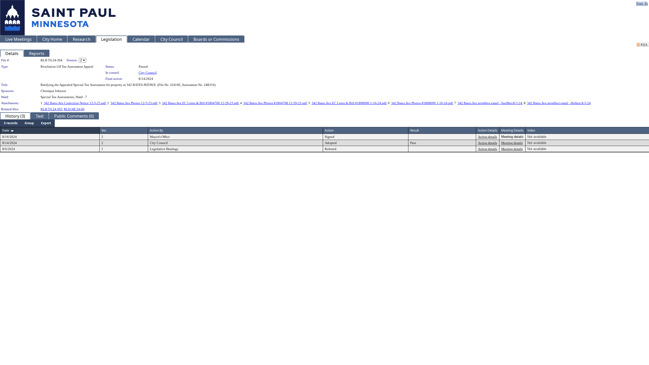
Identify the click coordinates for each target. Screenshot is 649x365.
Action (329, 130)
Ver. (103, 130)
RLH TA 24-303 (51, 109)
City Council (148, 73)
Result (414, 130)
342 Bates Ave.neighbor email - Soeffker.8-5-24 (490, 103)
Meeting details (512, 143)
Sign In (642, 3)
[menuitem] (10, 123)
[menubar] (27, 123)
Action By (156, 130)
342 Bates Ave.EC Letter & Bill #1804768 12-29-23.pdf (200, 103)
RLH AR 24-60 (74, 109)
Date (5, 130)
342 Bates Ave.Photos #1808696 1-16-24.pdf (422, 103)
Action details (487, 137)
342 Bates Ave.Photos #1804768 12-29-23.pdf (275, 103)
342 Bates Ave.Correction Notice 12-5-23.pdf (75, 103)
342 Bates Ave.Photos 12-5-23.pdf (134, 103)
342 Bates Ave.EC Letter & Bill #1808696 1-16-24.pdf (349, 103)
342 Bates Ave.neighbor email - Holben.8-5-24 (559, 103)
